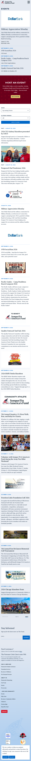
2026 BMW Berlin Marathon (12, 373)
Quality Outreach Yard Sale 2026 (13, 331)
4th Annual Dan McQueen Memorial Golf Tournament (15, 550)
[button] (29, 2)
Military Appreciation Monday (12, 209)
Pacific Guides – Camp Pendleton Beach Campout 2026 (13, 283)
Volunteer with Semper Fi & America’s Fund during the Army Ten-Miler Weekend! (15, 459)
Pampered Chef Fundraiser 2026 (13, 168)
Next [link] (26, 616)
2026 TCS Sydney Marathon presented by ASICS (15, 132)
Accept (5, 757)
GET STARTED (15, 96)
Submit (26, 637)
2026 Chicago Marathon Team (12, 589)
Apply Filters (15, 122)
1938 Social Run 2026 (9, 249)
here (21, 651)
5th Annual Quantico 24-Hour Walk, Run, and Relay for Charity (15, 415)
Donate (4, 711)
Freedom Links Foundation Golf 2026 (15, 498)
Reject (12, 757)
